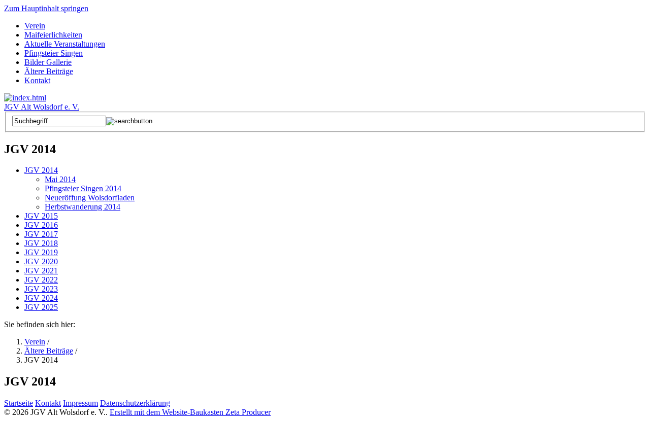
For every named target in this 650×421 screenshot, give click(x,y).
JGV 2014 (41, 170)
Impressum (80, 403)
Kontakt (37, 80)
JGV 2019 (41, 252)
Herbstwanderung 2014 (82, 206)
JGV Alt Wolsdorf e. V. (41, 106)
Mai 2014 (60, 179)
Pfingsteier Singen (53, 53)
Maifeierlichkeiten (53, 34)
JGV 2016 (41, 225)
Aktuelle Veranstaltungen (64, 44)
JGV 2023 (41, 289)
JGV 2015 (41, 216)
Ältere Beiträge (48, 71)
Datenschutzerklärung (135, 403)
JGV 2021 (41, 270)
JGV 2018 (41, 243)
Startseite (18, 403)
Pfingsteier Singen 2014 (83, 188)
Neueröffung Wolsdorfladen (90, 197)
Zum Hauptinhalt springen (46, 8)
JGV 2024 (41, 298)
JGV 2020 (41, 261)
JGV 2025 (41, 307)
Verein (34, 25)
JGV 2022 (41, 279)
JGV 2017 (41, 234)
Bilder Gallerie (48, 62)
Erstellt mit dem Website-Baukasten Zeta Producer (190, 412)
